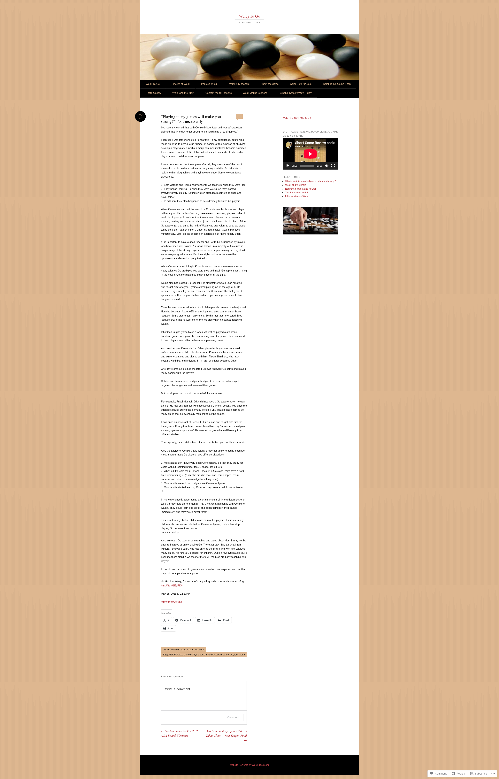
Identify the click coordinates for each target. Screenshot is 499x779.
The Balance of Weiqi (296, 192)
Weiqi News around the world (188, 649)
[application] (310, 154)
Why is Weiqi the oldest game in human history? (310, 181)
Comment (233, 717)
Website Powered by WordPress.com (249, 765)
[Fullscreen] (333, 166)
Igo (236, 654)
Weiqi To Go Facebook (297, 118)
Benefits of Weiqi (180, 83)
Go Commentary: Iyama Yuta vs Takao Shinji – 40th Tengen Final (226, 735)
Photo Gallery (153, 92)
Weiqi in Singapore (239, 83)
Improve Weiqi (209, 83)
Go (231, 654)
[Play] (288, 166)
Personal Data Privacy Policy (295, 92)
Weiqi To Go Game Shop (337, 83)
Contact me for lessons (218, 92)
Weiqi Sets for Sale (300, 83)
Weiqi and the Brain (183, 92)
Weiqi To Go (249, 16)
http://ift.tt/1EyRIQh (172, 585)
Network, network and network (301, 188)
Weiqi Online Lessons (255, 92)
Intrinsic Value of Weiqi (297, 196)
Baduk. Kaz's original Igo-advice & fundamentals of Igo (200, 654)
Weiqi (242, 654)
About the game (270, 83)
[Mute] (327, 166)
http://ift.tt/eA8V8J (171, 601)
